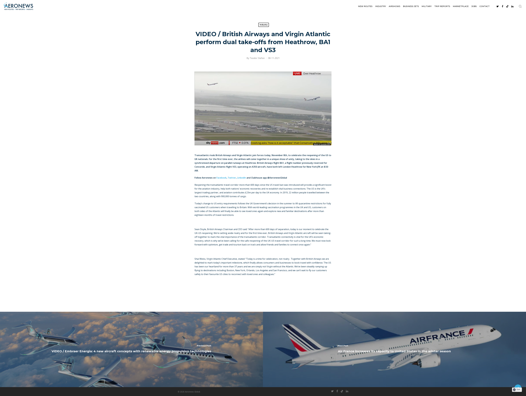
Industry (380, 6)
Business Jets (411, 6)
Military (427, 6)
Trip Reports (442, 6)
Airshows (394, 6)
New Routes (365, 6)
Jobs (474, 6)
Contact (484, 6)
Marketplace (461, 6)
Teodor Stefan (257, 58)
